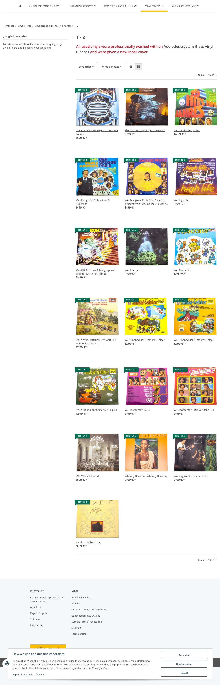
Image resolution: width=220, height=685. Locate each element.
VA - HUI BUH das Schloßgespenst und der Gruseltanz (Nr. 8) (95, 271)
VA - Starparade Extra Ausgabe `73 (194, 410)
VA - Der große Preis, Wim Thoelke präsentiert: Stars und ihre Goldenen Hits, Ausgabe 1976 (146, 202)
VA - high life (181, 200)
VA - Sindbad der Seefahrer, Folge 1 (145, 340)
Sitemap (76, 627)
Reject (184, 672)
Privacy (40, 674)
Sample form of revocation (87, 621)
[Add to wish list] (113, 91)
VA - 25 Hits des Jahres (187, 130)
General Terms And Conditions (89, 609)
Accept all (184, 655)
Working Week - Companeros (190, 476)
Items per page (110, 66)
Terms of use (79, 633)
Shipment (35, 619)
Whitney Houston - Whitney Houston (146, 476)
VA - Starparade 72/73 (137, 410)
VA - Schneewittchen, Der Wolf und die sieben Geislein (96, 341)
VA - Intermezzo (134, 270)
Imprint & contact (22, 674)
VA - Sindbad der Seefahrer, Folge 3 (96, 410)
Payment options (40, 613)
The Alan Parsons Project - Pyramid (145, 130)
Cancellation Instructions (86, 615)
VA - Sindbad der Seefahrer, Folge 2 (194, 340)
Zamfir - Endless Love (88, 542)
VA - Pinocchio (182, 270)
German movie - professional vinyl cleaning (47, 599)
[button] (131, 66)
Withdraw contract (48, 648)
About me (35, 607)
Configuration (184, 663)
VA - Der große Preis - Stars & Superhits (93, 202)
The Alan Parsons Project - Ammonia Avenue (97, 132)
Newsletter (36, 625)
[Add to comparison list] (104, 91)
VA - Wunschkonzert (87, 476)
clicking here (10, 47)
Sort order (85, 66)
